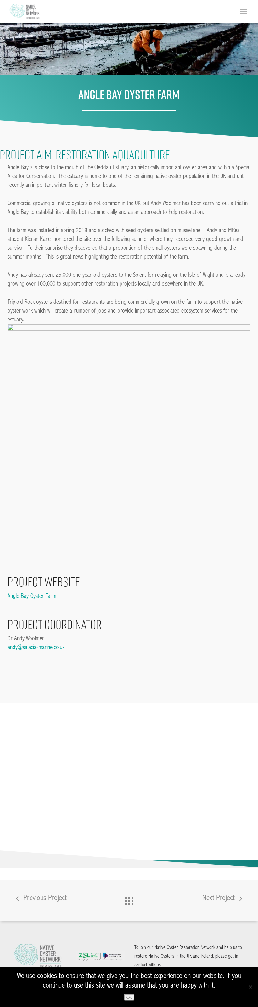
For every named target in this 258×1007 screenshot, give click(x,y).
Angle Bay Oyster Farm (32, 596)
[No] (250, 987)
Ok (129, 997)
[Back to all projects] (129, 899)
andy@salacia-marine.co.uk (36, 647)
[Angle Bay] (43, 831)
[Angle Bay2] (100, 831)
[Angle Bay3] (43, 775)
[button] (244, 11)
